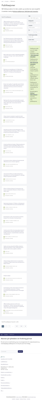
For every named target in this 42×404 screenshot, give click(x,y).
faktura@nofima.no (4, 364)
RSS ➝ (2, 390)
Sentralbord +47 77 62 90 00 (6, 359)
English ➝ (3, 380)
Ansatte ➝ (3, 377)
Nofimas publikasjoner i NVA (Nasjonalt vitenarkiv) (25, 11)
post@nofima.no (4, 361)
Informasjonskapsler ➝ (5, 385)
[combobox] (33, 23)
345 (17, 326)
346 (21, 326)
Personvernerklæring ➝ (5, 382)
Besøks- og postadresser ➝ (6, 372)
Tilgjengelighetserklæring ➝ (6, 388)
